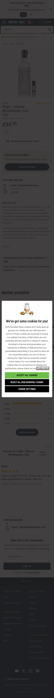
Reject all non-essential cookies (27, 382)
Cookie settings (27, 389)
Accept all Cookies (27, 375)
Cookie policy (43, 368)
